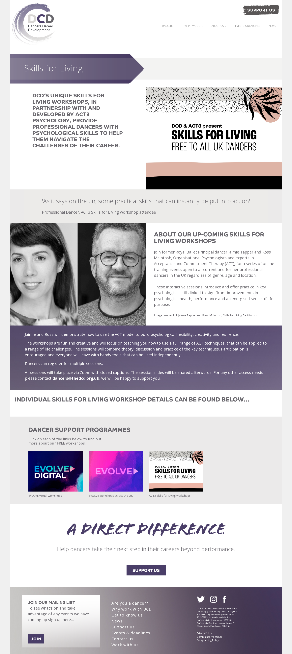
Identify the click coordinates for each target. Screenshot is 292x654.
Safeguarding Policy (208, 640)
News (272, 26)
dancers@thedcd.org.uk (75, 378)
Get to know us (127, 615)
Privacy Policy (204, 633)
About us (218, 26)
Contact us (122, 639)
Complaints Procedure (209, 636)
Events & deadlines (247, 26)
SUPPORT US (146, 570)
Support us (123, 627)
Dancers (168, 26)
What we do (193, 26)
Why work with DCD (131, 609)
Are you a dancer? (129, 603)
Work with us (125, 644)
